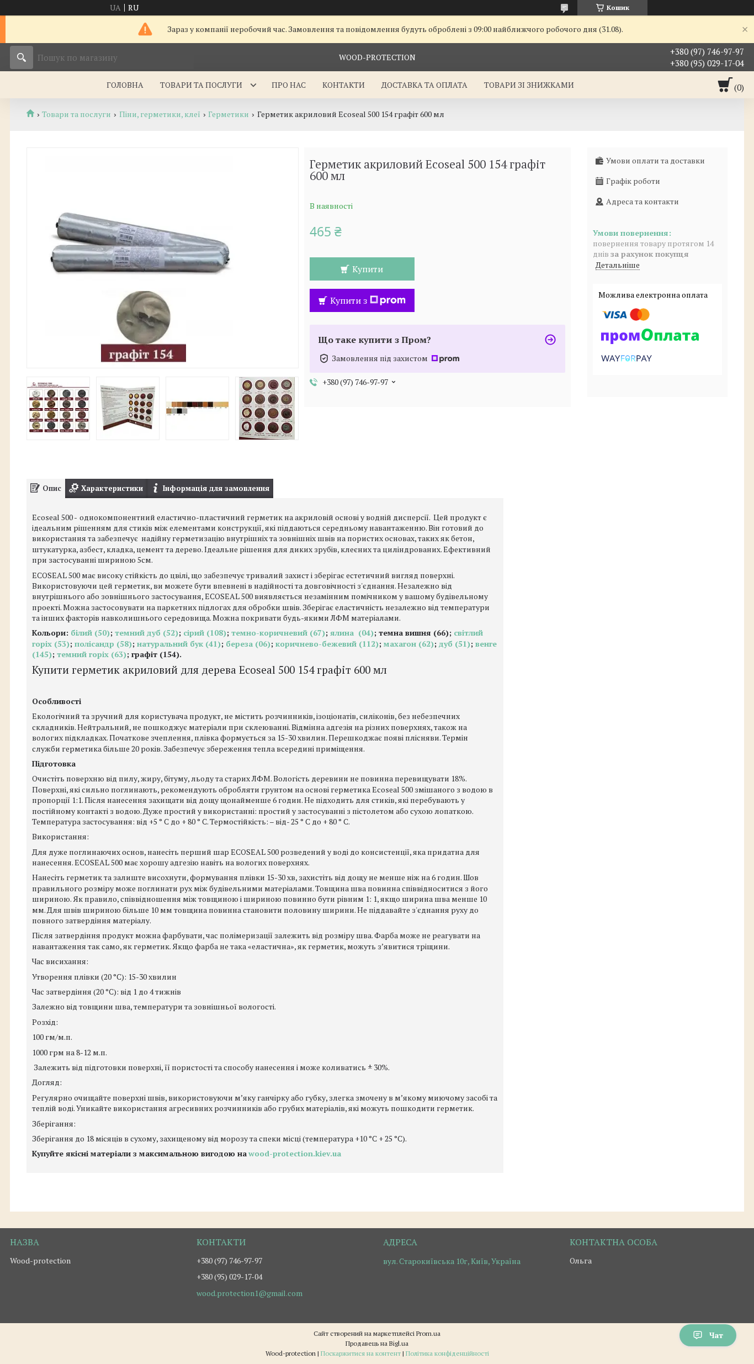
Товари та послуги (201, 85)
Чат (716, 1335)
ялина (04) (352, 632)
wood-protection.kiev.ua (294, 1153)
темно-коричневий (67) (277, 632)
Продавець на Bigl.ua (377, 1343)
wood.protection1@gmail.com (249, 1293)
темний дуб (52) (146, 632)
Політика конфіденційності (447, 1353)
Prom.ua (428, 1333)
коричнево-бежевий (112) (326, 643)
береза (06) (248, 643)
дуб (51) (454, 643)
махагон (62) (409, 643)
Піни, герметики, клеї (159, 114)
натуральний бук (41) (179, 643)
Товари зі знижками (529, 85)
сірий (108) (204, 632)
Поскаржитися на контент (361, 1353)
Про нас (289, 85)
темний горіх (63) (91, 654)
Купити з (348, 300)
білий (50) (90, 632)
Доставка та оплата (424, 85)
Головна (125, 85)
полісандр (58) (103, 643)
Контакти (343, 85)
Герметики (228, 114)
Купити (367, 269)
